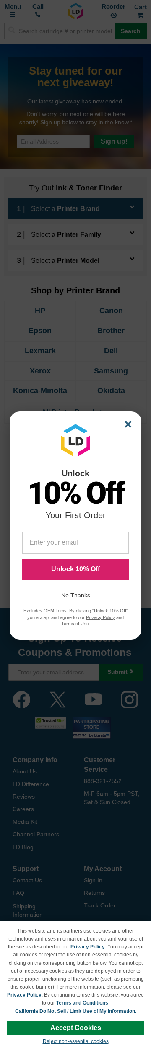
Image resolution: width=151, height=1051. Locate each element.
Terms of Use (75, 623)
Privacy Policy (87, 947)
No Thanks (75, 595)
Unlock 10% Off (75, 569)
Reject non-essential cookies (76, 1041)
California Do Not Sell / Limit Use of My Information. (75, 1011)
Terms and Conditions (82, 1003)
